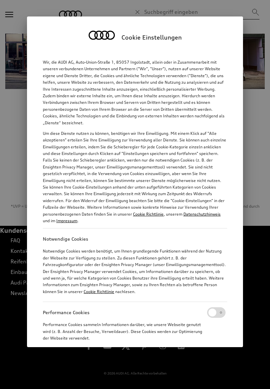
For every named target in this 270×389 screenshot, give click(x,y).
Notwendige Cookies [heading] (65, 239)
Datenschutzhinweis (202, 214)
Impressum (66, 220)
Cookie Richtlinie (148, 214)
